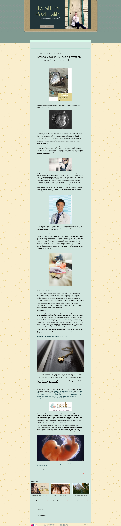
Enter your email (46, 270)
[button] (84, 245)
